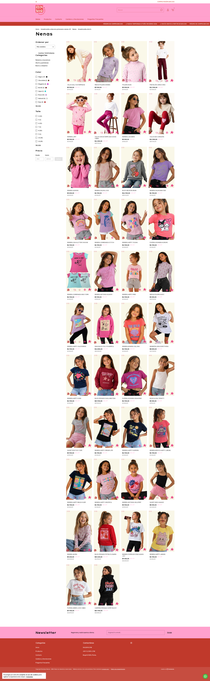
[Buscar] (161, 10)
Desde (38, 155)
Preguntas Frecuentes (95, 19)
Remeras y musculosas (43, 60)
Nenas (74, 29)
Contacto (58, 19)
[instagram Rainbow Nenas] (36, 2)
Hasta (47, 155)
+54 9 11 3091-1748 (89, 651)
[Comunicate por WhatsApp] (205, 676)
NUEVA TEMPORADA (46, 53)
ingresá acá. (105, 669)
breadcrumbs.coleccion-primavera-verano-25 (56, 29)
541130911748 (87, 647)
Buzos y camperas (41, 65)
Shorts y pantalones (42, 63)
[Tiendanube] (167, 669)
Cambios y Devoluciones (75, 19)
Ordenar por (42, 42)
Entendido (29, 677)
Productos (47, 19)
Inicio (38, 19)
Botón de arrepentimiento (118, 669)
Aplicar (58, 159)
